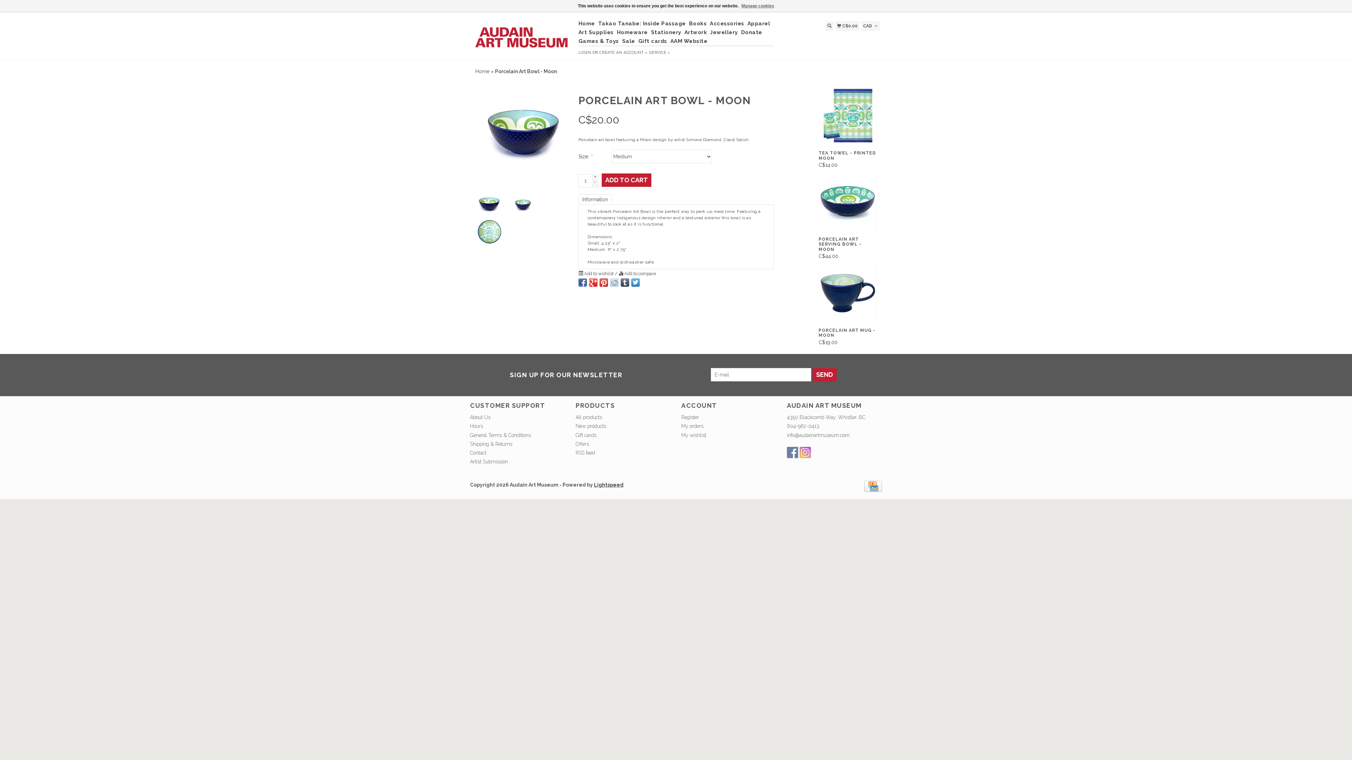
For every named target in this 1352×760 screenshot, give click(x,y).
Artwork (695, 32)
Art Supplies (596, 32)
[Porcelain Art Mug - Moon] (847, 292)
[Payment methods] (873, 486)
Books (698, 23)
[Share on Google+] (593, 282)
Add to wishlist (599, 273)
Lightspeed (609, 485)
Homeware (632, 32)
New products (591, 426)
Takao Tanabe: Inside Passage (642, 23)
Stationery (666, 32)
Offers (582, 444)
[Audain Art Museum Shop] (521, 33)
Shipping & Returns (491, 444)
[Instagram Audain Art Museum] (805, 452)
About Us (480, 417)
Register (690, 417)
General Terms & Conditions (500, 435)
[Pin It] (604, 282)
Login (585, 52)
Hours (476, 426)
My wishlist (693, 435)
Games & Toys (598, 41)
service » (659, 52)
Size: (585, 156)
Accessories (727, 23)
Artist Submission (489, 461)
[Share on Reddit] (614, 282)
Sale (628, 41)
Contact (478, 453)
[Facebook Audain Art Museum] (792, 452)
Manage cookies (757, 6)
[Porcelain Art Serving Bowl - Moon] (847, 201)
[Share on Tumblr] (625, 282)
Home (586, 23)
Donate (751, 32)
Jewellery (724, 32)
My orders (692, 426)
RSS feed (585, 453)
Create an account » (623, 52)
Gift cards (652, 41)
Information (595, 199)
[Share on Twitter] (635, 282)
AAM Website (689, 41)
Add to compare (639, 273)
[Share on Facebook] (582, 282)
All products (589, 417)
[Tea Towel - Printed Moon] (847, 115)
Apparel (758, 23)
